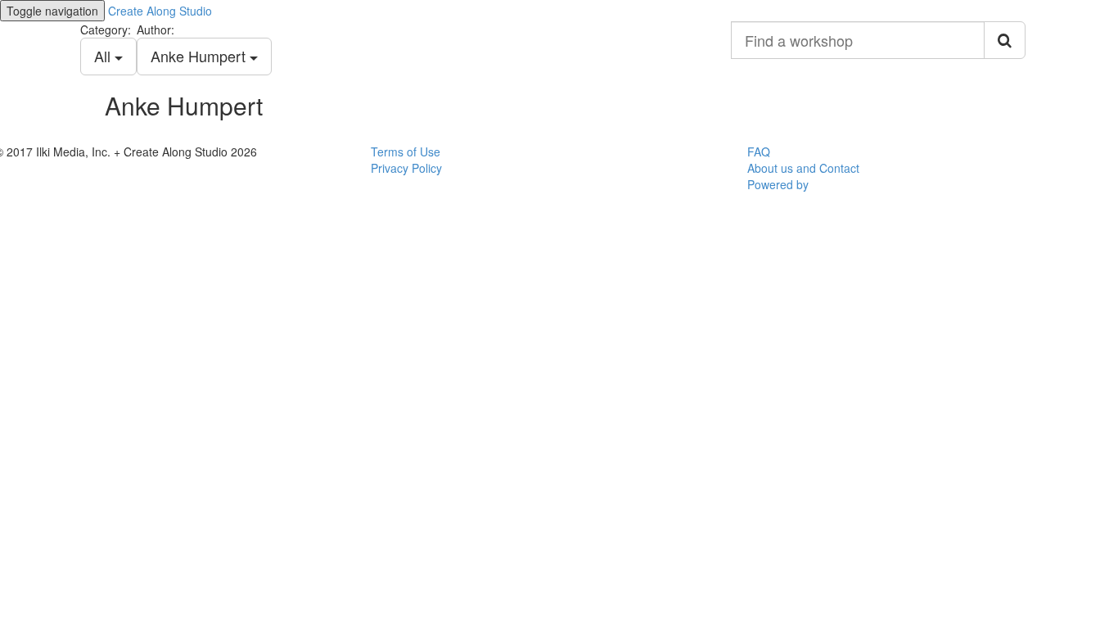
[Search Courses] (1005, 40)
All (104, 55)
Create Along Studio (160, 10)
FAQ (758, 151)
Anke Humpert (200, 55)
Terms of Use (405, 151)
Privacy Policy (406, 168)
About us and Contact (803, 168)
